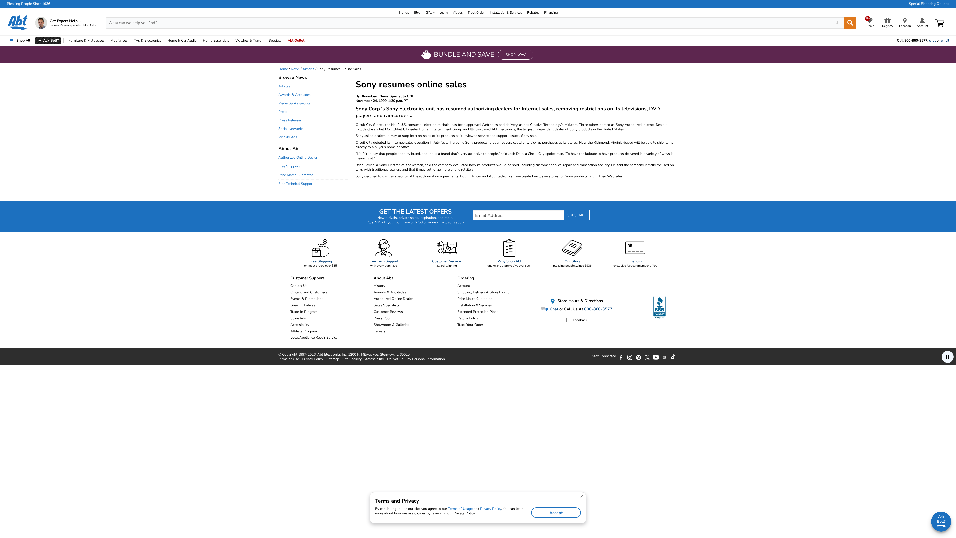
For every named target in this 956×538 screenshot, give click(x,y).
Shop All (23, 40)
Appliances (119, 40)
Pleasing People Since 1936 (28, 4)
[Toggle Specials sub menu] (283, 40)
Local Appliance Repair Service (313, 337)
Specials (275, 40)
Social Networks (291, 128)
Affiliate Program (303, 331)
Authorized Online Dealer (297, 157)
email (945, 40)
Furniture (87, 40)
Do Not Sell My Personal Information (416, 359)
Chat (553, 309)
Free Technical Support (296, 183)
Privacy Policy (312, 359)
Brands (403, 12)
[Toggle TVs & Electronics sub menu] (163, 40)
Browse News (292, 77)
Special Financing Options (929, 4)
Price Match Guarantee (295, 175)
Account (463, 285)
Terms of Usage (460, 508)
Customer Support (307, 278)
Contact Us (298, 285)
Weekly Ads (287, 137)
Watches (248, 40)
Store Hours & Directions (579, 301)
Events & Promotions (306, 298)
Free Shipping (289, 166)
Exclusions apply (451, 222)
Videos (458, 12)
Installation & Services (506, 12)
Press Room (383, 318)
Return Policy (467, 318)
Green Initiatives (302, 305)
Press (282, 111)
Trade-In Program (304, 311)
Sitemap (332, 359)
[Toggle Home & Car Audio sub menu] (199, 40)
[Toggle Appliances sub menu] (130, 40)
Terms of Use (288, 359)
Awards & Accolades (294, 94)
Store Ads (298, 318)
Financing (551, 12)
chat (932, 40)
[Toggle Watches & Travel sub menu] (264, 40)
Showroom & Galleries (391, 324)
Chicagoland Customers (308, 292)
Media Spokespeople (294, 103)
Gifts (429, 12)
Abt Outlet (296, 40)
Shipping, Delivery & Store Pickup (483, 292)
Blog (417, 12)
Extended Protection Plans (477, 311)
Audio (182, 40)
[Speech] (837, 23)
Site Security (352, 359)
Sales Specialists (387, 305)
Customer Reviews (388, 311)
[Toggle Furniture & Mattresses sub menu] (107, 40)
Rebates (533, 12)
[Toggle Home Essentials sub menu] (231, 40)
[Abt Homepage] (18, 22)
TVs (147, 40)
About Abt (289, 148)
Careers (379, 331)
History (379, 285)
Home (216, 40)
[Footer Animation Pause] (948, 357)
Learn (443, 12)
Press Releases (290, 120)
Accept (556, 513)
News (295, 69)
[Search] (850, 23)
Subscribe (576, 215)
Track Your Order (470, 324)
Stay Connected (604, 356)
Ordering (465, 278)
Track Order (476, 12)
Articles (308, 69)
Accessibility (299, 324)
